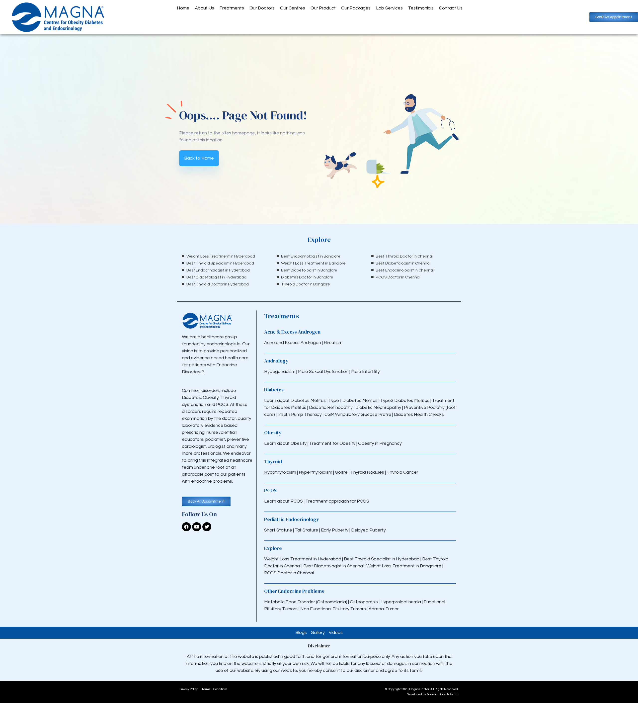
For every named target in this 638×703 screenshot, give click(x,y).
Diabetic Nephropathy (378, 407)
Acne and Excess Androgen (292, 342)
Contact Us (451, 8)
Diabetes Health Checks (419, 414)
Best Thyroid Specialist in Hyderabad (381, 559)
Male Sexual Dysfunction (323, 371)
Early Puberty (334, 530)
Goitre (342, 472)
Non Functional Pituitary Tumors (333, 609)
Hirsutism (333, 342)
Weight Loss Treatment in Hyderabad (302, 559)
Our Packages (356, 8)
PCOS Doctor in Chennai (289, 573)
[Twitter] (206, 526)
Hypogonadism (280, 371)
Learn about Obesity (285, 443)
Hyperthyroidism (316, 472)
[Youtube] (196, 526)
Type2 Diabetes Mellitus (404, 400)
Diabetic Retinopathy (331, 407)
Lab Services (389, 8)
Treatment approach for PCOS (337, 501)
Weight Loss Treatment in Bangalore (403, 566)
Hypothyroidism (280, 472)
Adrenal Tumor (384, 609)
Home (183, 8)
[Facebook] (186, 526)
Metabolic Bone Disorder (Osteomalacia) (305, 602)
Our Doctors (262, 8)
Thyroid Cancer (402, 472)
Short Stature (278, 530)
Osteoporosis (364, 602)
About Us (204, 8)
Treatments (232, 8)
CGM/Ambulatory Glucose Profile (358, 414)
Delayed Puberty (368, 530)
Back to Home (199, 158)
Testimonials (421, 8)
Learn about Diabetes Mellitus (295, 400)
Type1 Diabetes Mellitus (352, 400)
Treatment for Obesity (332, 443)
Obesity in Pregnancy (380, 443)
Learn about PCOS (283, 501)
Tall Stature (306, 530)
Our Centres (292, 8)
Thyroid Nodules (367, 472)
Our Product (323, 8)
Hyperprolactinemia (401, 602)
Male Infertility (365, 371)
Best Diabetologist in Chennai (333, 566)
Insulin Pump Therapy (300, 414)
